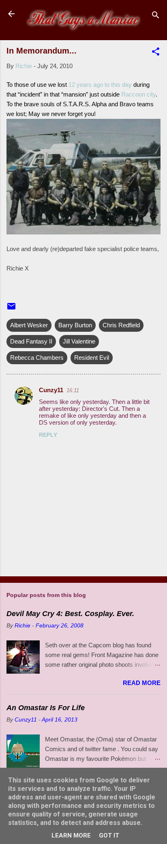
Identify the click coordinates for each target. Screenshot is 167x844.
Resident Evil (91, 357)
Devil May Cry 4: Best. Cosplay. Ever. (70, 614)
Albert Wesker (29, 325)
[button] (156, 53)
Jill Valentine (79, 341)
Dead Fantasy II (31, 341)
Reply (48, 435)
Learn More (71, 835)
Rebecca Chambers (37, 357)
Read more (142, 682)
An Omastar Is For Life (45, 708)
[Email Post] (11, 308)
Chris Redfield (121, 325)
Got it (109, 835)
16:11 (72, 390)
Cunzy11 (51, 390)
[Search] (156, 16)
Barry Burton (75, 325)
